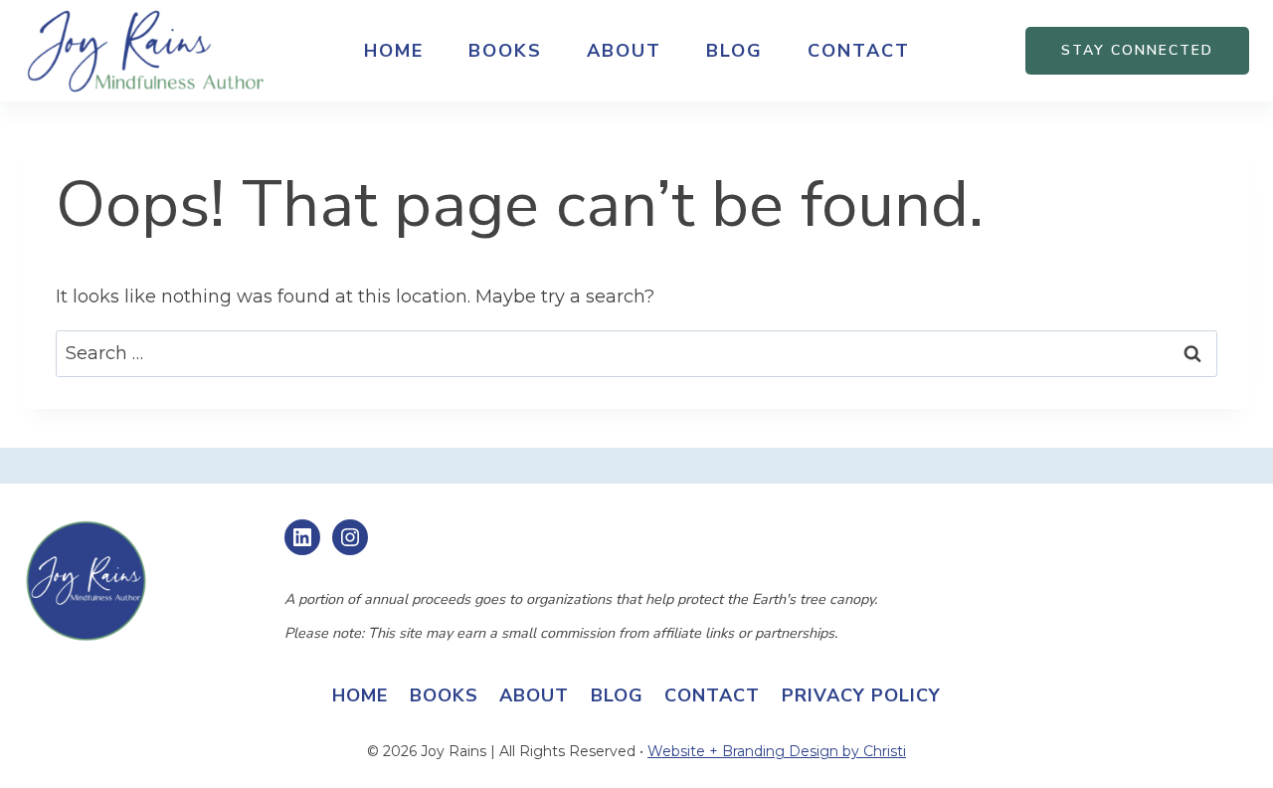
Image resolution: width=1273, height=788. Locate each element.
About (624, 51)
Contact (859, 51)
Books (505, 51)
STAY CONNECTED (1137, 50)
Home (394, 51)
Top (1225, 740)
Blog (734, 51)
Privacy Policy (861, 695)
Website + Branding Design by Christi (776, 751)
